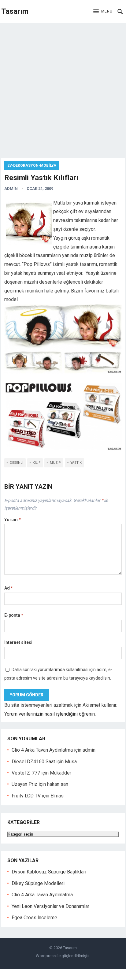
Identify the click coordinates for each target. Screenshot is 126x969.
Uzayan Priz (24, 784)
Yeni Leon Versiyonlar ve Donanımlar (50, 906)
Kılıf (36, 463)
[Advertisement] (63, 89)
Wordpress (46, 955)
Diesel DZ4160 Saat (33, 761)
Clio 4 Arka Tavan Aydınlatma (42, 750)
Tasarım (14, 11)
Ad (8, 588)
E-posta (13, 615)
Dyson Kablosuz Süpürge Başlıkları (49, 872)
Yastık (76, 463)
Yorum (12, 519)
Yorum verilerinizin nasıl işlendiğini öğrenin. (50, 714)
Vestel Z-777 (26, 773)
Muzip (55, 463)
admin (11, 188)
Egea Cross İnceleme (34, 917)
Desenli (16, 463)
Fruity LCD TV (26, 796)
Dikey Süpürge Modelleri (38, 883)
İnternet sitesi (18, 642)
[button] (103, 12)
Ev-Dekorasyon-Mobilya (31, 165)
